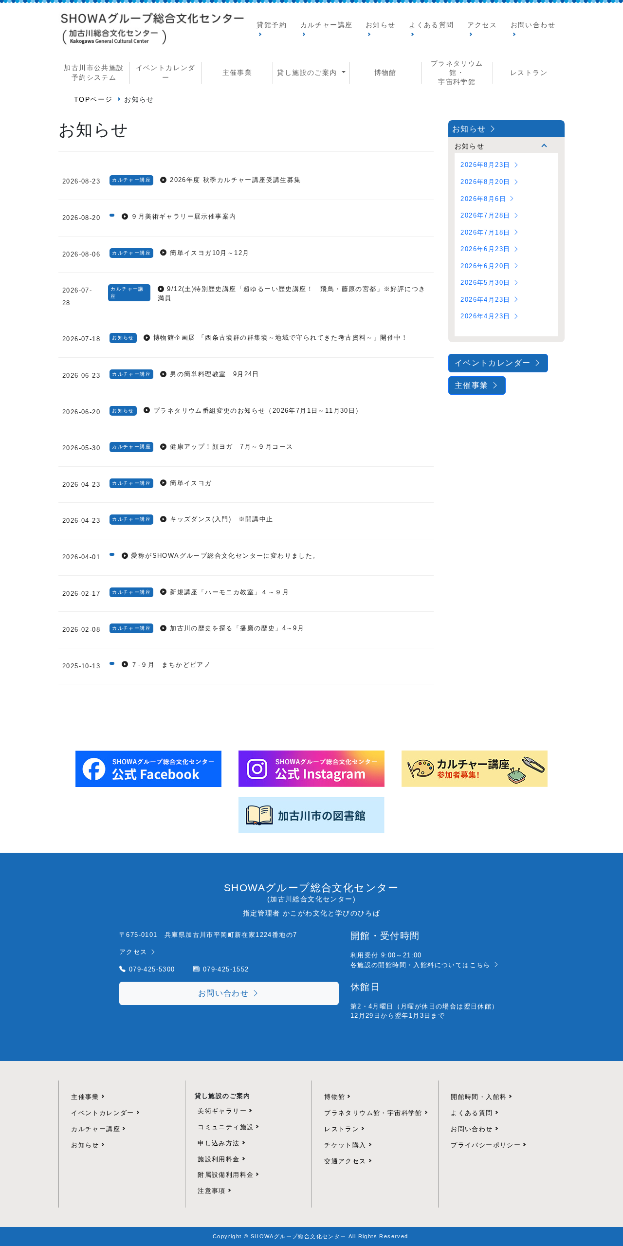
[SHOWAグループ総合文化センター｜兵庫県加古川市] (151, 30)
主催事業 (237, 72)
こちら (482, 965)
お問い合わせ (533, 25)
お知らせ (381, 25)
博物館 (385, 72)
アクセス (482, 25)
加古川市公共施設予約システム (94, 72)
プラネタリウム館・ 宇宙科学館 (457, 73)
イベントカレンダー (166, 72)
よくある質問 (431, 25)
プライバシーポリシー (486, 1145)
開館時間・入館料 (479, 1096)
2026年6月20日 (486, 266)
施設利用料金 (218, 1159)
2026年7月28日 (486, 215)
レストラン (529, 72)
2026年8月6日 (484, 198)
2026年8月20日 (486, 181)
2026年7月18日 (486, 232)
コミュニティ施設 (226, 1127)
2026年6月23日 (486, 249)
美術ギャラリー (222, 1111)
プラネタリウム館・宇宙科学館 (373, 1113)
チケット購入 (345, 1145)
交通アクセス (345, 1161)
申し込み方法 (218, 1143)
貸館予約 (272, 25)
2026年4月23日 (486, 299)
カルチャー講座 (326, 25)
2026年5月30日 (486, 282)
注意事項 (212, 1190)
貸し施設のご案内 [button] (308, 72)
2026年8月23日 (486, 164)
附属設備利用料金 (226, 1174)
